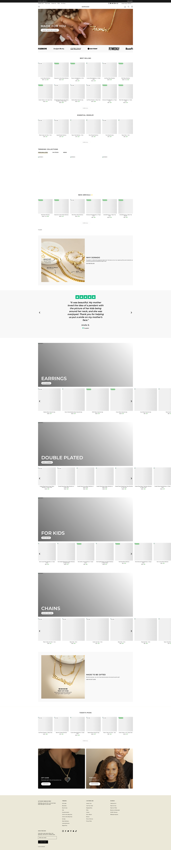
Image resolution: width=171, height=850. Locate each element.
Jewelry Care (41, 3)
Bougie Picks (64, 825)
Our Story (63, 3)
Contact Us (53, 3)
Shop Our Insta (113, 805)
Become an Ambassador (115, 810)
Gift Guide (64, 803)
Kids (63, 810)
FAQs (59, 3)
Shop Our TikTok (113, 807)
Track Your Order (89, 805)
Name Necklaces (65, 821)
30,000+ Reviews (113, 812)
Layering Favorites (66, 823)
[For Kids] (109, 769)
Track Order (47, 3)
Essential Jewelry (65, 812)
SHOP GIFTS (46, 783)
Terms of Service (89, 818)
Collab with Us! (113, 803)
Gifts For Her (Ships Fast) (67, 814)
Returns (87, 816)
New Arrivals (64, 807)
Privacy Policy (89, 821)
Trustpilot (40, 229)
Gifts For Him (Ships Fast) (67, 816)
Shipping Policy (89, 807)
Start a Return (89, 814)
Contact (87, 812)
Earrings (64, 818)
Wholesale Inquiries (114, 814)
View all (85, 108)
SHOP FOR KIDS (94, 783)
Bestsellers (64, 805)
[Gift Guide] (61, 769)
